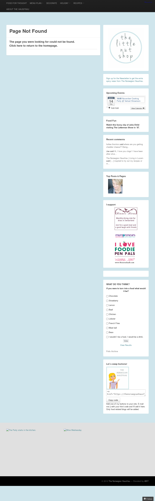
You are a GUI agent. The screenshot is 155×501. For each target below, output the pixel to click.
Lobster (112, 318)
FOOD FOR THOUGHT (16, 3)
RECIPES (77, 3)
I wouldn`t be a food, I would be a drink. (126, 336)
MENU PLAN (35, 3)
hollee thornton (112, 144)
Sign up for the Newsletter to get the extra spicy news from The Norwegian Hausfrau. (124, 79)
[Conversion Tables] (115, 186)
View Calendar (136, 108)
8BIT (146, 481)
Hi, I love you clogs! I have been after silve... (124, 152)
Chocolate (113, 295)
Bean (111, 332)
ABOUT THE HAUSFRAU (17, 9)
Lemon (112, 305)
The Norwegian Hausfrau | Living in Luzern (124, 158)
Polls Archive (112, 351)
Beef (111, 309)
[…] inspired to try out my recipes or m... (124, 162)
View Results (126, 345)
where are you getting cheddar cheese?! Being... (124, 145)
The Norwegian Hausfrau (119, 481)
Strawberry (113, 300)
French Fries (114, 323)
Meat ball (113, 327)
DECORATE (51, 3)
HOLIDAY (64, 3)
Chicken (112, 314)
